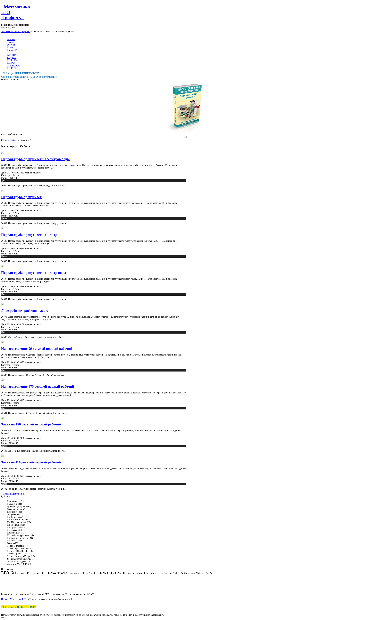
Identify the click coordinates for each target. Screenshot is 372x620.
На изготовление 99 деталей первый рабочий (36, 348)
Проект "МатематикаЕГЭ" (14, 599)
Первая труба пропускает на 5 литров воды (35, 159)
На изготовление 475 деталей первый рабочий (37, 386)
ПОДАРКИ (12, 68)
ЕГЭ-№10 (13, 178)
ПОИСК (11, 63)
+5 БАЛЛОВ (13, 65)
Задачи (10, 42)
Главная (11, 39)
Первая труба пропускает (21, 197)
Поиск (10, 47)
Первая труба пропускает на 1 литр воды (33, 273)
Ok (2, 617)
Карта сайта (13, 584)
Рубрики (11, 44)
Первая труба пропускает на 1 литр (29, 235)
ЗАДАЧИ (11, 57)
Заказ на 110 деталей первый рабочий (31, 462)
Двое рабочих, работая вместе (24, 310)
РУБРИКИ (12, 60)
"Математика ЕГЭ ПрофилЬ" (15, 31)
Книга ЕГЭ (12, 50)
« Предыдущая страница (13, 493)
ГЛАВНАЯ (12, 55)
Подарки (11, 586)
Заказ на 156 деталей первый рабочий (31, 424)
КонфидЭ (11, 589)
